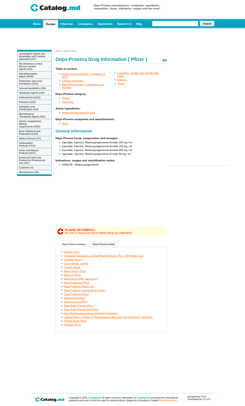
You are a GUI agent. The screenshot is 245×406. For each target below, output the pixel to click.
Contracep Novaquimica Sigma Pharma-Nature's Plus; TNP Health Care (103, 255)
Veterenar (66, 23)
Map (139, 23)
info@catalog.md (168, 400)
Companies (85, 23)
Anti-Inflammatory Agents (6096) (28, 75)
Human (50, 24)
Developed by (199, 399)
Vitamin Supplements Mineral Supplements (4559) (30, 124)
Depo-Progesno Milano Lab (79, 286)
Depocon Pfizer (72, 275)
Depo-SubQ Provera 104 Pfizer (81, 309)
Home (37, 23)
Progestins (68, 102)
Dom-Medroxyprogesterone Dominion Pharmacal (91, 313)
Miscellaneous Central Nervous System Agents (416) (30, 66)
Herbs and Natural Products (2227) (28, 151)
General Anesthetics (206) (32, 88)
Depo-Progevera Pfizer (76, 294)
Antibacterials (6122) (30, 97)
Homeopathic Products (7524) (27, 144)
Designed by (197, 396)
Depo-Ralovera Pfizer (75, 301)
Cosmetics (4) (26, 167)
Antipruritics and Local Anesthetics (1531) (30, 82)
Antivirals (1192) (27, 102)
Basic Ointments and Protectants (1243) (29, 132)
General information (72, 80)
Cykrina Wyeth (72, 267)
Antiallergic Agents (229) (31, 93)
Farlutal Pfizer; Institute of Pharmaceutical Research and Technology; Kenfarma (108, 317)
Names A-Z (124, 23)
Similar (121, 83)
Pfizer (65, 123)
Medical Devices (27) (30, 138)
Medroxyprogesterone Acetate (78, 112)
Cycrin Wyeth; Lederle (76, 263)
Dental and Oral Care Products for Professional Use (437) (32, 160)
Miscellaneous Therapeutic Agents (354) (32, 115)
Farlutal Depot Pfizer (75, 321)
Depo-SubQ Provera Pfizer (78, 305)
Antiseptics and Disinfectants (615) (28, 108)
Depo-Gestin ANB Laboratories (81, 278)
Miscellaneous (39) (29, 172)
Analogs (121, 79)
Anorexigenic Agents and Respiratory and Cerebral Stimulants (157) (32, 56)
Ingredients (105, 23)
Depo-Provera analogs (74, 244)
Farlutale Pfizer (72, 324)
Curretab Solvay (73, 259)
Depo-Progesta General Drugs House (84, 290)
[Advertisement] (122, 39)
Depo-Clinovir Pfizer (75, 271)
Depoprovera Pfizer (74, 298)
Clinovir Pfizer (71, 252)
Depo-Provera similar (104, 244)
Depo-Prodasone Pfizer (77, 282)
